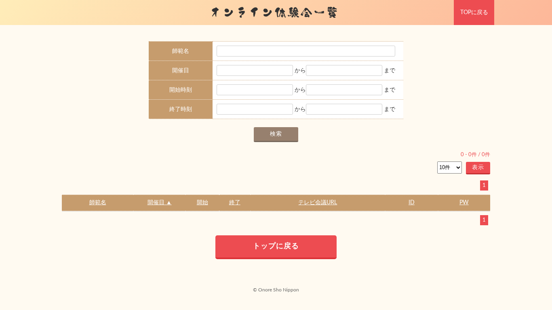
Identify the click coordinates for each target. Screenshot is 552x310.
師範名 (97, 202)
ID (412, 202)
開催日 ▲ (159, 202)
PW (464, 202)
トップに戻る (276, 246)
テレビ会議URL (317, 202)
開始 (202, 202)
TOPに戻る (474, 12)
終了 (234, 202)
